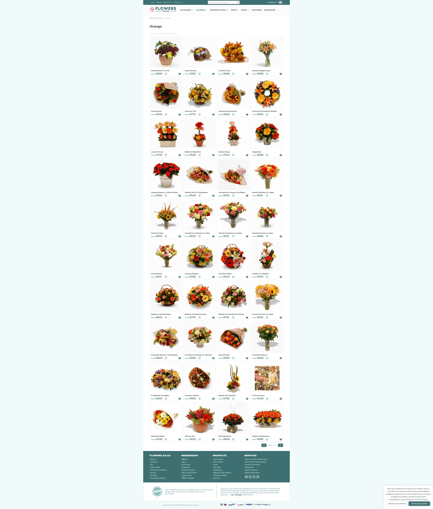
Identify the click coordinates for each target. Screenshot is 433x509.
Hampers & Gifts (218, 10)
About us (153, 459)
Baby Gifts (217, 467)
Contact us (154, 462)
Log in (153, 2)
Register (159, 2)
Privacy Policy (421, 499)
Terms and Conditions (158, 470)
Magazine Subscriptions (222, 473)
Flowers (200, 10)
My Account (186, 464)
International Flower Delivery (255, 462)
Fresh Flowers (158, 18)
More (234, 10)
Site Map (153, 475)
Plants (215, 464)
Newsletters (249, 467)
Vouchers (257, 10)
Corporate (269, 10)
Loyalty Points (187, 475)
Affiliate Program (188, 478)
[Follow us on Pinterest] (254, 477)
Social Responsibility (157, 478)
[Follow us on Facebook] (246, 477)
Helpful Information (252, 473)
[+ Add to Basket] (179, 74)
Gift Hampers (218, 462)
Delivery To (167, 2)
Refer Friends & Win (189, 473)
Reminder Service (188, 470)
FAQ (151, 464)
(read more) (248, 495)
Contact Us (178, 2)
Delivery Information (252, 464)
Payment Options (251, 470)
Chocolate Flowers (220, 475)
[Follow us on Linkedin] (258, 477)
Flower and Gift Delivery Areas (256, 459)
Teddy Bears (217, 470)
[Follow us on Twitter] (250, 477)
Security (153, 473)
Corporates (186, 467)
